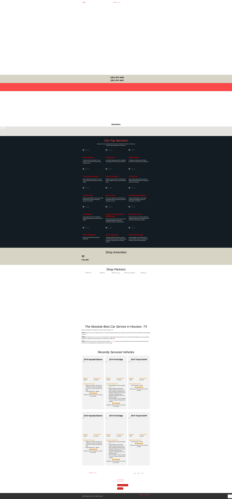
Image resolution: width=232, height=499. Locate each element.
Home (84, 2)
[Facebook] (137, 477)
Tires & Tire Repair (106, 480)
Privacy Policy (147, 494)
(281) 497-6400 (120, 479)
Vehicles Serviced (143, 2)
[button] (83, 273)
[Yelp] (140, 477)
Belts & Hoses (105, 486)
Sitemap (141, 494)
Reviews (131, 2)
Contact (136, 2)
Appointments (95, 2)
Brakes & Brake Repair (106, 475)
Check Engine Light (106, 484)
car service (112, 341)
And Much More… (105, 488)
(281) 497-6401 (120, 481)
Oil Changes (104, 478)
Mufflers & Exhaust (106, 482)
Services (89, 2)
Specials (101, 2)
